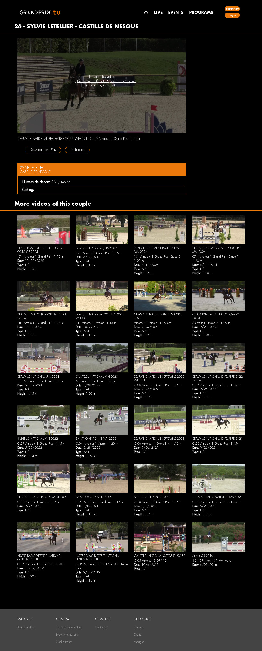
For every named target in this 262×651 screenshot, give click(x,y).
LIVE (158, 12)
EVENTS (175, 12)
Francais (139, 627)
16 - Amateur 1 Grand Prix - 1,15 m (40, 323)
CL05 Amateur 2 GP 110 (150, 561)
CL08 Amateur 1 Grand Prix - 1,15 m (216, 502)
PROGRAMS (201, 12)
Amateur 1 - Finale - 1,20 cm (152, 323)
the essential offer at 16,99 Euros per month (106, 81)
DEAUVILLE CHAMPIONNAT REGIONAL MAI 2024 (158, 250)
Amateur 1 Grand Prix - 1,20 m (96, 381)
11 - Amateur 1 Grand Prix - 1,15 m (40, 381)
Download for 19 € (43, 150)
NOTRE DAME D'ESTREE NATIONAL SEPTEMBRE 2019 (98, 557)
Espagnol (139, 642)
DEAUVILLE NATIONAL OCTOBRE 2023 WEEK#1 (41, 316)
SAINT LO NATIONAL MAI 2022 (37, 438)
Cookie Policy (64, 642)
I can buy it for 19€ (102, 85)
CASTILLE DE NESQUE (35, 172)
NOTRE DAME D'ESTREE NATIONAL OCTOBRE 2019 (39, 557)
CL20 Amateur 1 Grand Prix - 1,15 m (158, 502)
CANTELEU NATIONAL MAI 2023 (97, 376)
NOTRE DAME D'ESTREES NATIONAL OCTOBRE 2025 (40, 250)
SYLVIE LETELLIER (32, 167)
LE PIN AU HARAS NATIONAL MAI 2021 (217, 497)
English (138, 634)
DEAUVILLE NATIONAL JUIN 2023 (38, 376)
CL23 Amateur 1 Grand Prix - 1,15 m (100, 502)
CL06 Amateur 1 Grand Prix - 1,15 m (158, 385)
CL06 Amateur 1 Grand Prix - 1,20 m (41, 564)
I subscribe (77, 150)
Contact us (101, 627)
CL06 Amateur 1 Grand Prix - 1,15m (157, 444)
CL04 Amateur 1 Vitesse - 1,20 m (97, 444)
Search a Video (26, 627)
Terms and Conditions (69, 627)
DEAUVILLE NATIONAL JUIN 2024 (96, 248)
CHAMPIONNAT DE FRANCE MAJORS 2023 (157, 316)
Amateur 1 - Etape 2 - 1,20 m (211, 323)
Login (232, 15)
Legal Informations (67, 634)
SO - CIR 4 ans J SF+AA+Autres (212, 561)
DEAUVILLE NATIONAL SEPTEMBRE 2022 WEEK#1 (159, 378)
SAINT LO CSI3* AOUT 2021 (94, 497)
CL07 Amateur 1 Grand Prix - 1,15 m (41, 444)
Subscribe (232, 8)
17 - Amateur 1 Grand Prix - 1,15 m (40, 257)
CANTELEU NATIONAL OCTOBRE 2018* (159, 556)
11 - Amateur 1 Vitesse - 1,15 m (96, 323)
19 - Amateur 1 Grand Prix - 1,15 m (99, 253)
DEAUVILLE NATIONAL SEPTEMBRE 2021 (159, 438)
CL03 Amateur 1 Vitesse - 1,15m (38, 502)
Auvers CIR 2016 (202, 556)
